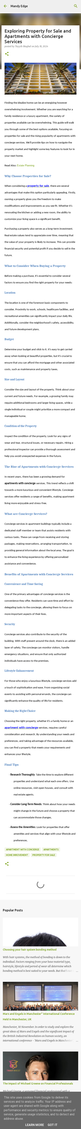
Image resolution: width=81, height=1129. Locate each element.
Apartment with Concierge (22, 849)
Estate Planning (25, 165)
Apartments (51, 849)
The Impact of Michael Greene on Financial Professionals (38, 1083)
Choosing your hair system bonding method (30, 949)
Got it (52, 1125)
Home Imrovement (17, 855)
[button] (7, 54)
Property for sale (43, 855)
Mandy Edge (19, 6)
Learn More (34, 1125)
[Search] (75, 6)
